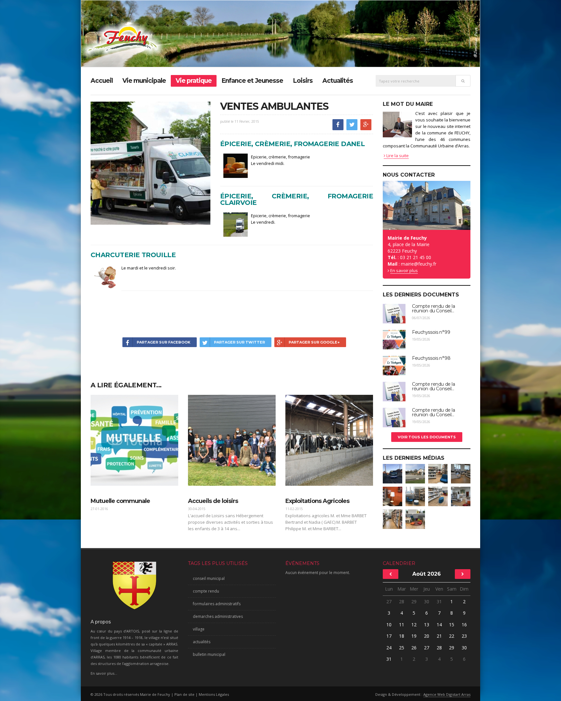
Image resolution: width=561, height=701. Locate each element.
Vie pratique (194, 80)
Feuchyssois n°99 (431, 332)
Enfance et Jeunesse (252, 80)
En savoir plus (404, 270)
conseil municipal (209, 578)
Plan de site (184, 694)
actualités (201, 642)
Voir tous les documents (427, 437)
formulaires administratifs (217, 604)
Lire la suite (397, 155)
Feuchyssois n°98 (431, 358)
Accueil (102, 80)
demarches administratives (218, 616)
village (199, 629)
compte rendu (206, 591)
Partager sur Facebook (163, 342)
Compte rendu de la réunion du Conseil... (433, 308)
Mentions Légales (214, 694)
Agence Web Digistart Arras (446, 694)
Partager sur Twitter (239, 342)
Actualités (337, 80)
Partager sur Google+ (314, 342)
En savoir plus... (104, 673)
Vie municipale (144, 80)
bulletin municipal (209, 654)
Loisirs (303, 80)
